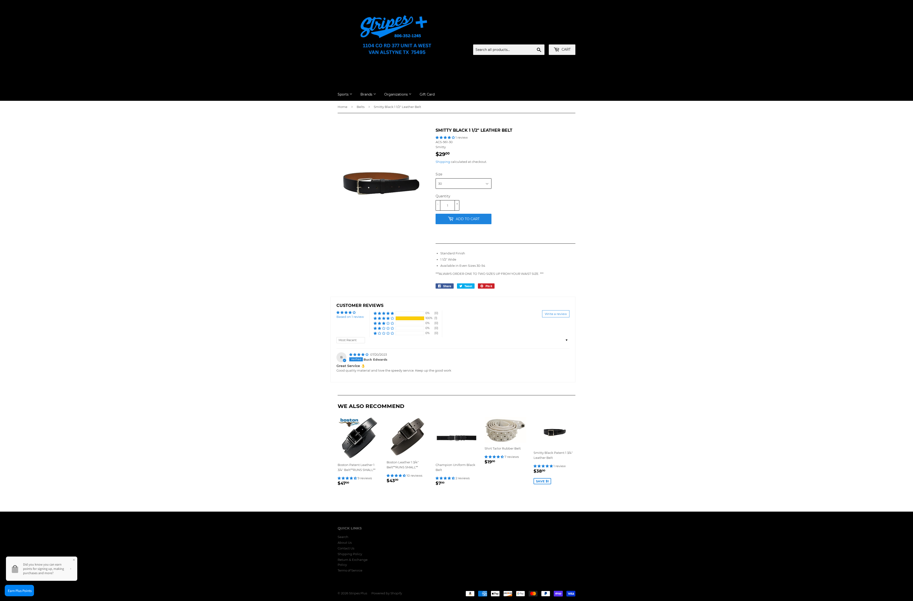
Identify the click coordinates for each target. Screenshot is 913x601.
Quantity (443, 196)
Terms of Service (350, 570)
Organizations (396, 94)
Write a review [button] (556, 314)
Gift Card (427, 94)
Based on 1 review (350, 317)
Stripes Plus (358, 593)
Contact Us (346, 548)
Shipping (443, 162)
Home (342, 107)
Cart (566, 49)
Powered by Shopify (386, 593)
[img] (359, 354)
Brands (366, 94)
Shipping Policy (350, 554)
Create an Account (562, 38)
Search (343, 537)
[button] (446, 137)
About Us (345, 542)
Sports (344, 94)
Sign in (538, 38)
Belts (360, 107)
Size (439, 174)
